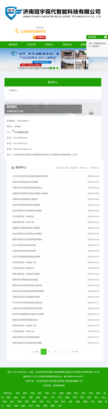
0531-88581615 (20, 372)
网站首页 (13, 44)
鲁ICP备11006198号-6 (74, 376)
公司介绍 (31, 44)
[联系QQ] (20, 132)
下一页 (75, 352)
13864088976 (33, 31)
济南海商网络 (59, 385)
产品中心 (49, 44)
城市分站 (8, 393)
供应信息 (67, 44)
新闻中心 (13, 90)
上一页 (35, 352)
